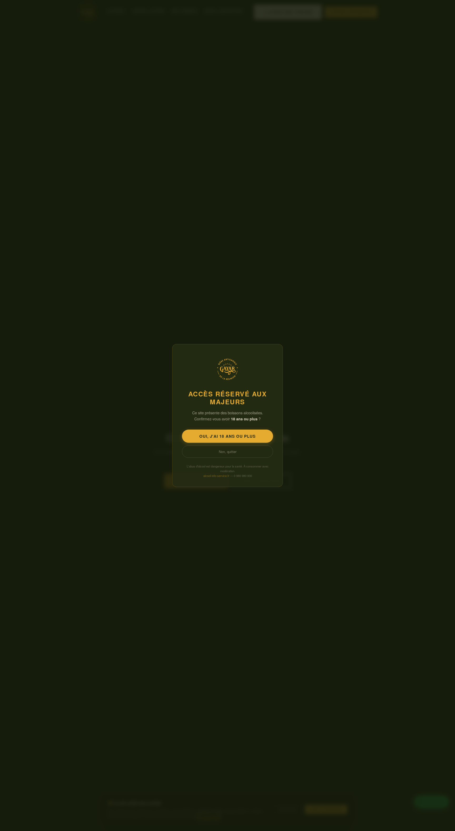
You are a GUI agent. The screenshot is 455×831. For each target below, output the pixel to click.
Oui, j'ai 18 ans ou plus (227, 436)
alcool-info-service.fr (216, 476)
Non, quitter (227, 451)
